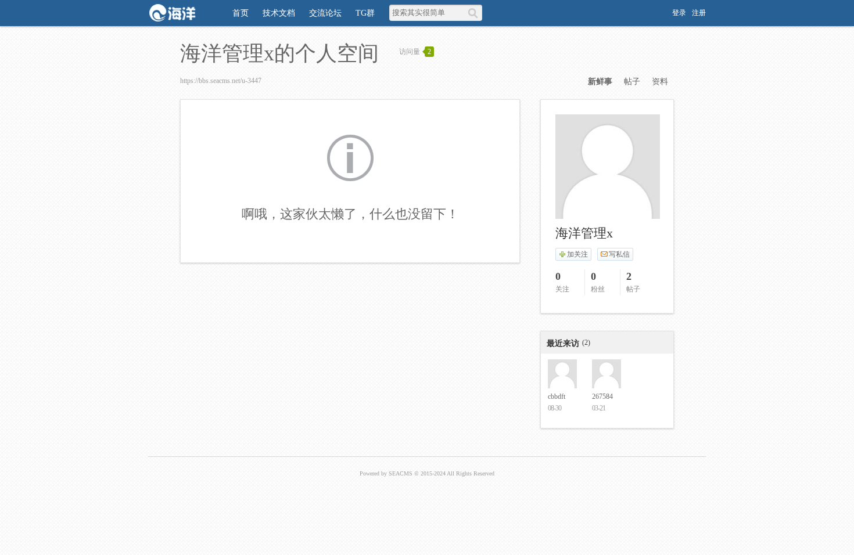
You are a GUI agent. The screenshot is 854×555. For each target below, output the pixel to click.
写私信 (619, 254)
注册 (699, 13)
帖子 (632, 81)
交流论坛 (325, 13)
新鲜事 (600, 81)
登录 (679, 13)
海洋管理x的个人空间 (279, 53)
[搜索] (475, 13)
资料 (660, 81)
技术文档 (279, 13)
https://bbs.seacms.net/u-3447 (220, 81)
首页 (240, 13)
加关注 (577, 254)
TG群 (365, 13)
